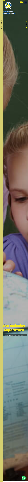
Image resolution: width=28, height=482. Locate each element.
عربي (21, 2)
